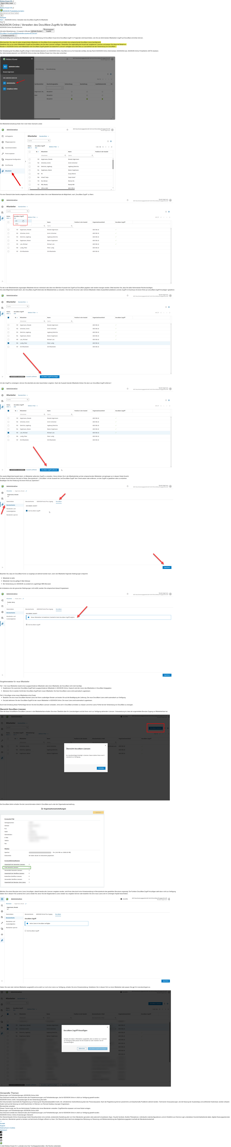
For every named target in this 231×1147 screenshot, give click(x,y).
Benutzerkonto (26, 33)
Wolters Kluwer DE (6, 1)
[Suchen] (1, 15)
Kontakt (2, 1123)
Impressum (3, 1130)
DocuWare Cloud (5, 33)
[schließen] (1, 5)
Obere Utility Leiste (7, 3)
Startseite (3, 18)
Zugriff (13, 33)
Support (2, 1126)
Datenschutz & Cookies (7, 1128)
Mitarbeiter (18, 33)
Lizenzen (34, 33)
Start (1, 20)
